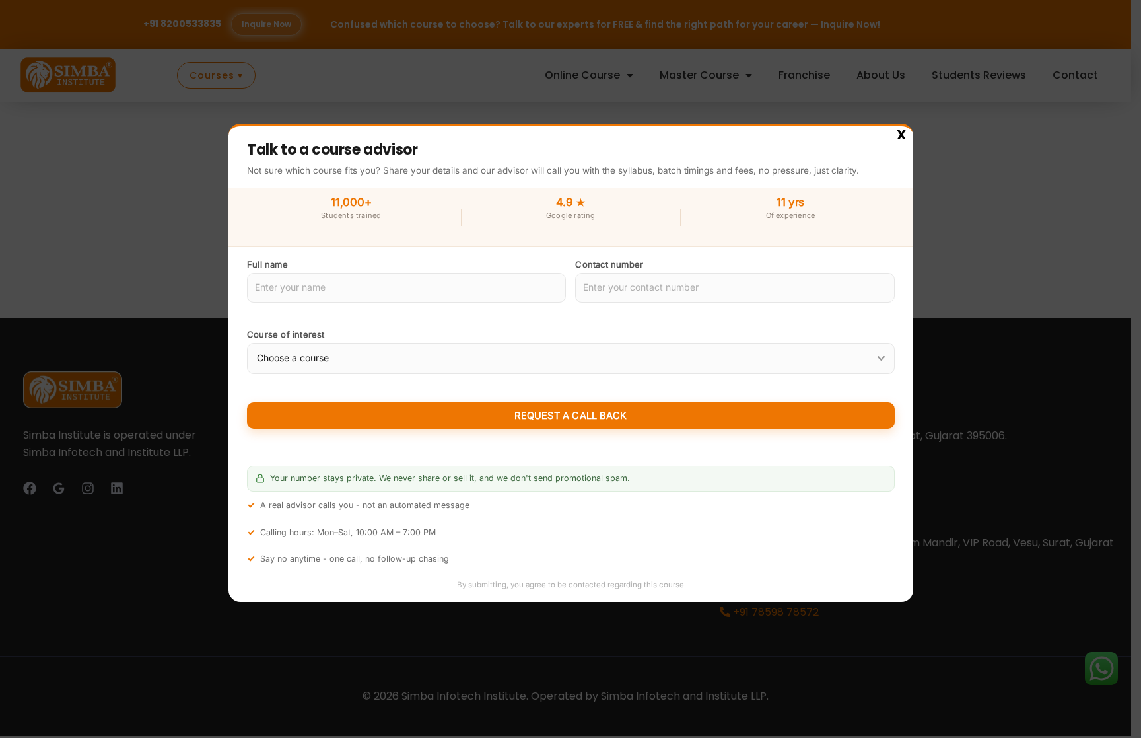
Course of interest (286, 334)
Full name (267, 264)
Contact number (609, 264)
